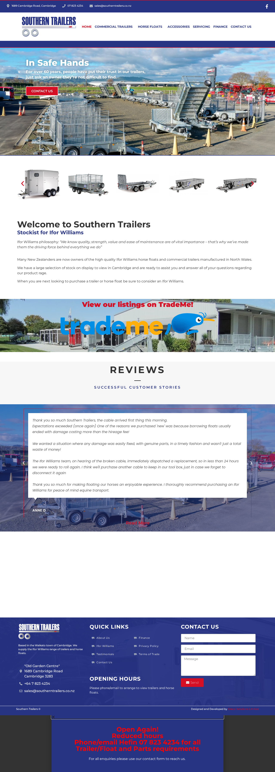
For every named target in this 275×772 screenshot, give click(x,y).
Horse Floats (150, 27)
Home (87, 27)
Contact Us (241, 27)
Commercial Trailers (114, 27)
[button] (133, 152)
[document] (137, 743)
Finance (220, 27)
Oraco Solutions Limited (243, 709)
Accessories (179, 27)
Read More (138, 522)
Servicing (201, 27)
